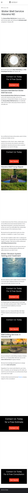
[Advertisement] (14, 39)
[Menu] (1, 2)
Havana (20, 377)
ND (7, 7)
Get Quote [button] (14, 161)
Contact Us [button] (14, 85)
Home (4, 7)
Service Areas (4, 489)
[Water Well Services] (14, 2)
